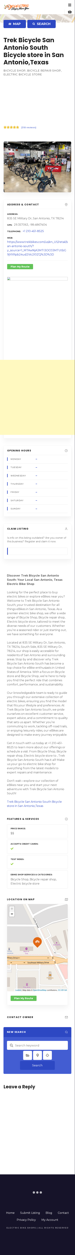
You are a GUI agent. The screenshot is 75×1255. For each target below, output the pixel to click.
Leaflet (18, 990)
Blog (49, 1213)
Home (10, 1213)
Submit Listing (30, 1213)
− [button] (12, 914)
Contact (63, 1213)
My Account (49, 1219)
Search (37, 1065)
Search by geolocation (47, 1055)
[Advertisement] (37, 100)
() (28, 127)
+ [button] (12, 909)
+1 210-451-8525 (33, 231)
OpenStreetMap (39, 990)
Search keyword (11, 1045)
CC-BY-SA (62, 990)
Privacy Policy (26, 1219)
